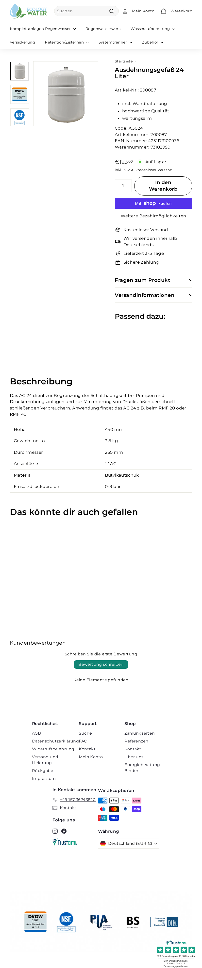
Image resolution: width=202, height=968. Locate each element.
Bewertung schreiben (101, 664)
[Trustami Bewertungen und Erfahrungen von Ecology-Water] (75, 842)
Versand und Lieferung (45, 760)
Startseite (124, 61)
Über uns (133, 757)
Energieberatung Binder (142, 767)
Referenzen (136, 741)
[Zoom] (66, 93)
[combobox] (86, 11)
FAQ (83, 741)
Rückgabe (42, 770)
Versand (165, 170)
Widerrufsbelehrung (53, 749)
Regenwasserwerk (103, 28)
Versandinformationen (144, 295)
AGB (36, 733)
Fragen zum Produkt (142, 280)
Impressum (44, 778)
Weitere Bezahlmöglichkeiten (153, 215)
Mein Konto (91, 757)
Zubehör (150, 42)
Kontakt (87, 749)
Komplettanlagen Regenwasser (41, 28)
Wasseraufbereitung (151, 28)
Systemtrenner (113, 42)
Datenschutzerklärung (55, 741)
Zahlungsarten (139, 733)
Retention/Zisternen (65, 42)
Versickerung (22, 42)
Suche (85, 733)
